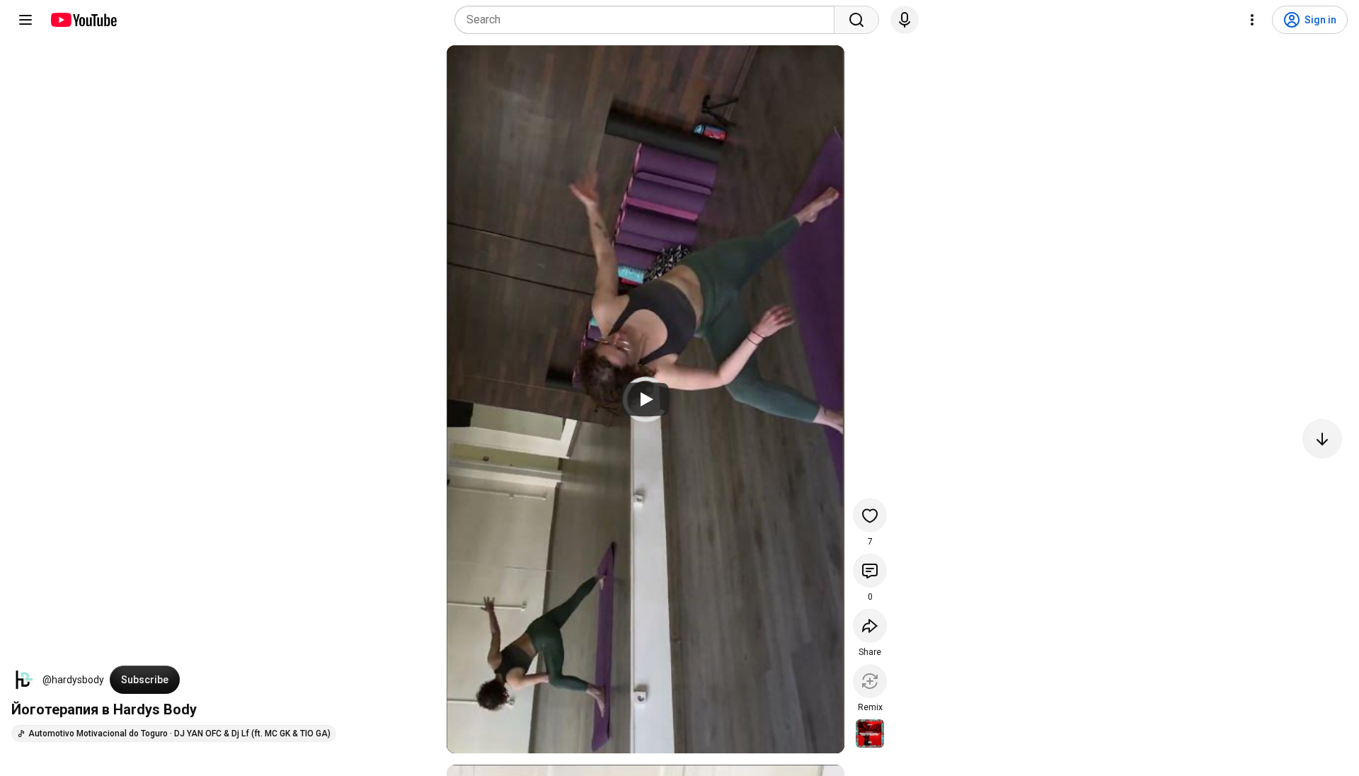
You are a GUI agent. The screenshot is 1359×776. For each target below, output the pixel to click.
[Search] (856, 20)
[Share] (870, 626)
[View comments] (870, 571)
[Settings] (1252, 19)
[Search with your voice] (904, 20)
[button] (24, 679)
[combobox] (648, 19)
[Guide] (25, 19)
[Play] (645, 399)
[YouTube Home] (83, 20)
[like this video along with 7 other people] (870, 515)
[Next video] (1322, 439)
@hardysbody (73, 679)
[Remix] (870, 681)
